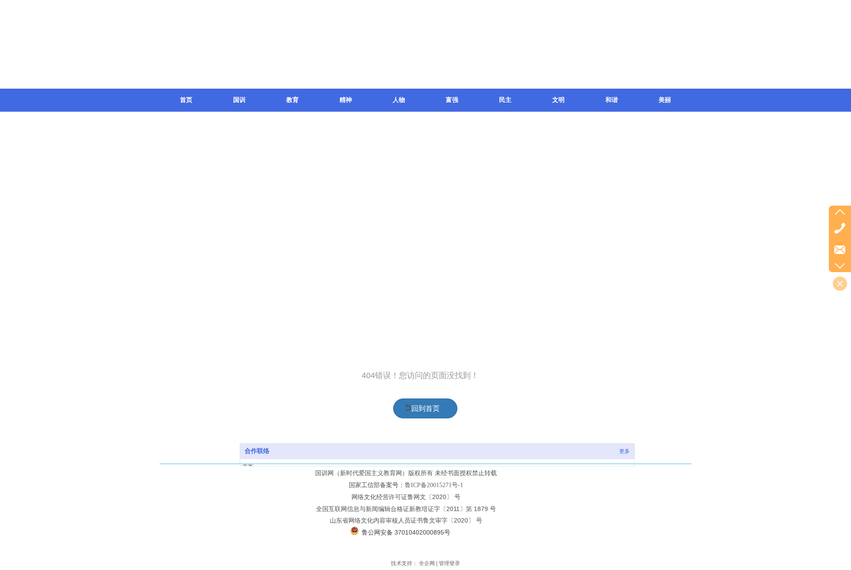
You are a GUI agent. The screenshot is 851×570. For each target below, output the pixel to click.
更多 (624, 451)
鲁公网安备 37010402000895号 (406, 532)
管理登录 (449, 563)
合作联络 (257, 451)
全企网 (427, 563)
